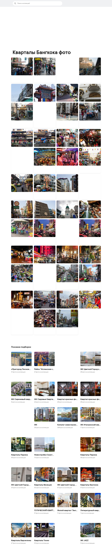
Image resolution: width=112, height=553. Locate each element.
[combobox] (39, 3)
